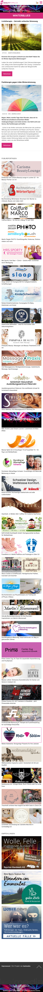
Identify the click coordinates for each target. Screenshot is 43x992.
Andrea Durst (16, 114)
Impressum (6, 966)
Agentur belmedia (14, 53)
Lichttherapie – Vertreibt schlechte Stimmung (20, 21)
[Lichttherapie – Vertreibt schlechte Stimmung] (21, 37)
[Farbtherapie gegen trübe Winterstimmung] (21, 98)
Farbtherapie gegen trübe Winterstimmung (19, 82)
